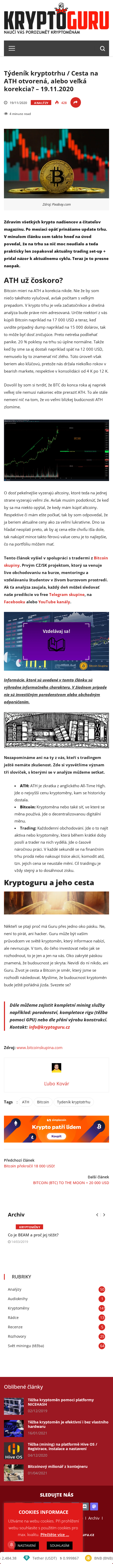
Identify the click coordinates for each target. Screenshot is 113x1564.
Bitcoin (43, 1101)
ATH (25, 1101)
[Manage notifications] (11, 1544)
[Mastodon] (94, 1507)
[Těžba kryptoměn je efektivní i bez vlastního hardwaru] (14, 1428)
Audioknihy (18, 1298)
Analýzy (41, 103)
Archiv (94, 1518)
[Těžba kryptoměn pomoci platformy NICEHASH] (14, 1406)
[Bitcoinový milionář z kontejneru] (14, 1472)
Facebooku (14, 601)
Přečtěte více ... (54, 1534)
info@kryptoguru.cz (49, 1027)
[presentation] (97, 1214)
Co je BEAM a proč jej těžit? (33, 1234)
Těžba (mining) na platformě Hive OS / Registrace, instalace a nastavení (62, 1446)
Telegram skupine (67, 594)
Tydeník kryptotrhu (73, 1101)
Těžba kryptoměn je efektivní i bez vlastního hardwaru (68, 1424)
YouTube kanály (54, 601)
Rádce (13, 1317)
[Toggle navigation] (10, 48)
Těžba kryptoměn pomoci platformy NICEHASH (61, 1402)
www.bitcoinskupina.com (40, 1047)
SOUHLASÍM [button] (59, 1545)
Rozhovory (17, 1336)
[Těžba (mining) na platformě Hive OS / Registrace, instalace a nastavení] (14, 1450)
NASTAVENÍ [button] (27, 1545)
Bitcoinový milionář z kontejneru (58, 1466)
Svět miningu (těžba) (26, 1345)
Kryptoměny (29, 1227)
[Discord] (85, 1507)
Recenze (15, 1326)
